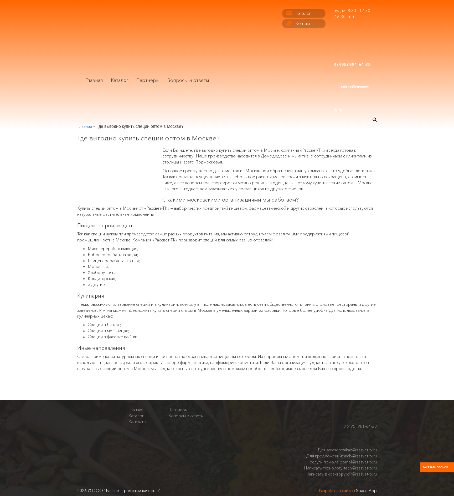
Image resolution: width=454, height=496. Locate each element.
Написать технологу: (340, 468)
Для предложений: (341, 455)
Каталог (119, 80)
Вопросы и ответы (188, 80)
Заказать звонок (435, 467)
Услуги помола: (343, 462)
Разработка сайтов (337, 490)
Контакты (304, 23)
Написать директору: (341, 474)
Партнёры (147, 80)
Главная (94, 80)
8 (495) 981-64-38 (360, 426)
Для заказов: (347, 449)
